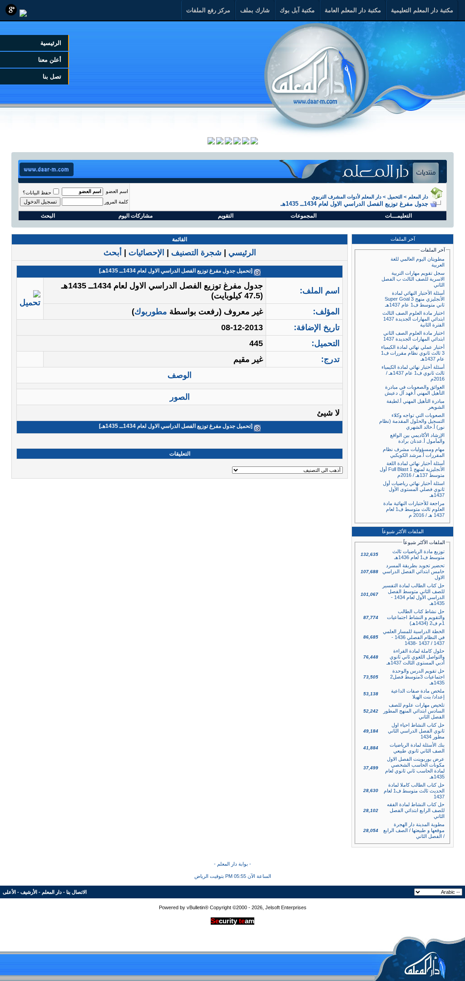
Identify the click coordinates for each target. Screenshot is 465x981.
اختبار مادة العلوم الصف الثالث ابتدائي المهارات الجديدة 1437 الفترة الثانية (413, 318)
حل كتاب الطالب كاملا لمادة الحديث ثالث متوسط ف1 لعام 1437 (414, 790)
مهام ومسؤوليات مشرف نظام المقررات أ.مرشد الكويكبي (414, 452)
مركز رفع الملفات (208, 10)
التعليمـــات (398, 216)
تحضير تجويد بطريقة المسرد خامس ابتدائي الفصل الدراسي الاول (413, 571)
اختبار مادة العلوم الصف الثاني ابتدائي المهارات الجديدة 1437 (414, 336)
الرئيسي (242, 252)
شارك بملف (255, 10)
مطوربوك (150, 311)
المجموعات (304, 216)
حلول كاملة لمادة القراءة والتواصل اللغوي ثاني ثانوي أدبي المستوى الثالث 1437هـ (415, 656)
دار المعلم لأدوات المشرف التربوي (346, 196)
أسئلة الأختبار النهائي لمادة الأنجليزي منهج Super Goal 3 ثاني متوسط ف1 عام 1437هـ (415, 298)
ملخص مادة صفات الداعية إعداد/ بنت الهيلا (418, 693)
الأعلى (9, 892)
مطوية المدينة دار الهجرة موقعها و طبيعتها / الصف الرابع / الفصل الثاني (414, 830)
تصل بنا (52, 76)
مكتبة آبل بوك (297, 10)
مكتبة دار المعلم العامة (353, 10)
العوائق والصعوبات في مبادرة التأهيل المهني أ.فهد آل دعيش (415, 390)
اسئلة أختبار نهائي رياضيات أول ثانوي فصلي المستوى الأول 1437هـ (414, 489)
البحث (48, 216)
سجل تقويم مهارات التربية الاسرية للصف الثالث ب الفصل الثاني (413, 278)
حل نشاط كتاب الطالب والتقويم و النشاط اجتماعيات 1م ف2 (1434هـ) (416, 617)
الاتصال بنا (76, 892)
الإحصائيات (146, 252)
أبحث (113, 252)
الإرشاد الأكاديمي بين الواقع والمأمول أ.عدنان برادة (417, 438)
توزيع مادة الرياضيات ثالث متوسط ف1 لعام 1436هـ (418, 554)
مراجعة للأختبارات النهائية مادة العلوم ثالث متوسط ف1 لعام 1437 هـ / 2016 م (414, 509)
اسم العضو (117, 191)
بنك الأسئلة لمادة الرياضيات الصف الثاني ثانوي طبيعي (417, 747)
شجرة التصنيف (196, 252)
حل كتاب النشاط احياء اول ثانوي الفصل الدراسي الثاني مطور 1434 (416, 730)
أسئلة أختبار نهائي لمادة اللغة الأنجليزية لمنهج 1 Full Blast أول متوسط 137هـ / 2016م (412, 469)
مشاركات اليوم (136, 216)
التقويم (225, 216)
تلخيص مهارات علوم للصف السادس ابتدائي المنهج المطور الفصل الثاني (414, 710)
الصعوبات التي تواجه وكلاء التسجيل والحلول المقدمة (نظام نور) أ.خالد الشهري (412, 421)
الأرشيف (28, 892)
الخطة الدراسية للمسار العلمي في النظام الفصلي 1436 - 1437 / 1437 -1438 (414, 637)
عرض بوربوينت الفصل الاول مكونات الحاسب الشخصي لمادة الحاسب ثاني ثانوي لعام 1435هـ (415, 767)
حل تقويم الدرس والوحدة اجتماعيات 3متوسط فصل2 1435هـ (417, 676)
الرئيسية (50, 43)
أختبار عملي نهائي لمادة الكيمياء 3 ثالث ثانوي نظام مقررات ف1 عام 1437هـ (413, 353)
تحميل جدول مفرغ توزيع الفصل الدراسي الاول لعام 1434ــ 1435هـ (176, 271)
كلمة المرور (116, 201)
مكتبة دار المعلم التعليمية (422, 10)
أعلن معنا (49, 59)
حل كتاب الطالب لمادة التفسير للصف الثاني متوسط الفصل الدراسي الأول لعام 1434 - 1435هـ (413, 594)
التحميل (394, 196)
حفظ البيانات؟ (37, 192)
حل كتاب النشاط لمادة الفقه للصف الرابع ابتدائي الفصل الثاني (416, 810)
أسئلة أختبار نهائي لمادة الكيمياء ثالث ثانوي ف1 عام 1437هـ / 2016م (413, 373)
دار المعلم (418, 196)
